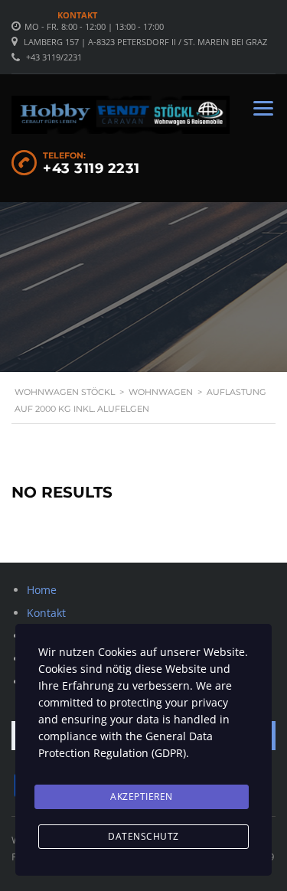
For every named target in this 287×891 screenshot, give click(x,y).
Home (42, 590)
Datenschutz (143, 836)
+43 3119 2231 (91, 168)
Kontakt (77, 15)
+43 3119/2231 (54, 57)
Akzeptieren (141, 796)
